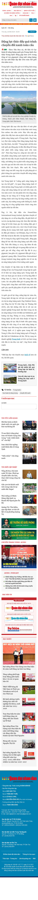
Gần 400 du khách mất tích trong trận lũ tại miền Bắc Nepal (10, 487)
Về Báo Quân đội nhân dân (11, 854)
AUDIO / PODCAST (11, 573)
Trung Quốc (16, 339)
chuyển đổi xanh (25, 393)
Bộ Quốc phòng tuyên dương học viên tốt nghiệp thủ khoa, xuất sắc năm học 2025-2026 (11, 703)
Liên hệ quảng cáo (25, 858)
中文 (32, 13)
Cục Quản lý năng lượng (10, 393)
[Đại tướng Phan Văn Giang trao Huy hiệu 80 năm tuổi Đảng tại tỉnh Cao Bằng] (19, 653)
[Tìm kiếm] (31, 20)
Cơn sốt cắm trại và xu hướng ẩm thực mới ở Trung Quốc (26, 378)
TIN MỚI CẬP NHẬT (9, 467)
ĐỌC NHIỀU (7, 639)
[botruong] (19, 523)
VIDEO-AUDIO (6, 10)
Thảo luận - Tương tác (10, 858)
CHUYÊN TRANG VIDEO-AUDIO (13, 542)
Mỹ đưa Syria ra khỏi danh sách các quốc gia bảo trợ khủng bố (10, 424)
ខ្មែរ (15, 15)
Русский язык (24, 15)
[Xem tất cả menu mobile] (35, 20)
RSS (34, 858)
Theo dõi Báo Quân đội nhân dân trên (12, 36)
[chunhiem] (19, 535)
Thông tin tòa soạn (29, 854)
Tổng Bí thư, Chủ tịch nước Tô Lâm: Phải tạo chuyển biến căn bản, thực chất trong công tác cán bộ (10, 475)
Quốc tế (3, 28)
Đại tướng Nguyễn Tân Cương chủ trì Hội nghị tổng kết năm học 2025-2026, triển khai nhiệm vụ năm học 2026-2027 (15, 757)
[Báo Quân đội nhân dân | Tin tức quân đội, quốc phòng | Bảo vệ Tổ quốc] (19, 4)
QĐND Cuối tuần (29, 10)
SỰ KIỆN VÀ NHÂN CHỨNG (12, 13)
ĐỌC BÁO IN (17, 10)
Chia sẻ (32, 31)
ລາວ (11, 15)
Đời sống (11, 28)
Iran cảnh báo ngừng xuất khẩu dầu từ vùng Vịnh (10, 447)
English (25, 13)
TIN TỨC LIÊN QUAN (9, 418)
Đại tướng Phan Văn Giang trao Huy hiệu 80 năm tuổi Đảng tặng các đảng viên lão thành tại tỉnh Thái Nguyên (13, 731)
